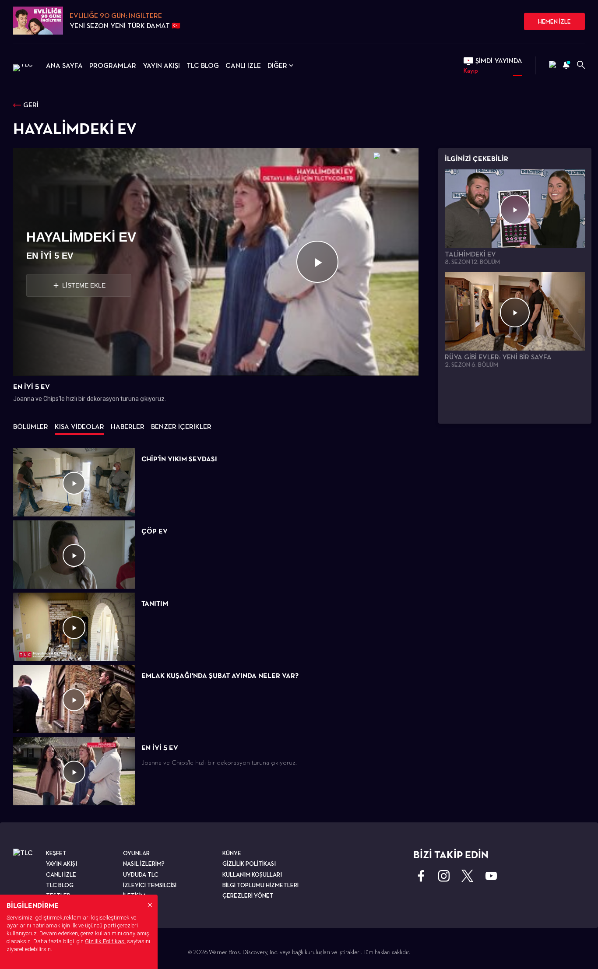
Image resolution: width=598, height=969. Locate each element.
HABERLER (127, 426)
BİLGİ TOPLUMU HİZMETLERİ (260, 884)
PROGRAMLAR (112, 65)
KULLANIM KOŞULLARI (252, 874)
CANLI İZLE (243, 65)
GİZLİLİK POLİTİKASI (249, 863)
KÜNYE (231, 853)
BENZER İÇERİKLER (181, 426)
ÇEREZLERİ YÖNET (248, 895)
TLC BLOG (202, 65)
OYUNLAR (136, 853)
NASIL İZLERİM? (144, 863)
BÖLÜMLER (30, 426)
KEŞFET (56, 853)
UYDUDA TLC (140, 874)
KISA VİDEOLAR (79, 426)
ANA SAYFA (64, 65)
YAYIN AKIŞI (161, 65)
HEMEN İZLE (554, 21)
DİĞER (277, 65)
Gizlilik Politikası (105, 941)
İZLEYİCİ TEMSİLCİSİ (149, 884)
